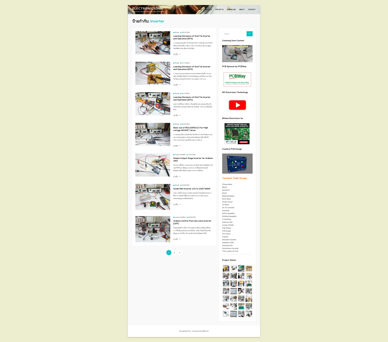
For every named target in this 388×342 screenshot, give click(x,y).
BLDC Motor (226, 199)
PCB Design (226, 231)
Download (225, 211)
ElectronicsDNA (147, 8)
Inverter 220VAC (180, 154)
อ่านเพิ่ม (175, 54)
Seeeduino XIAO (228, 243)
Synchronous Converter (230, 248)
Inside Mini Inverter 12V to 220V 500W (191, 188)
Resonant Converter (229, 240)
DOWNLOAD (231, 9)
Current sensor (227, 202)
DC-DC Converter (228, 208)
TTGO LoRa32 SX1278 (230, 251)
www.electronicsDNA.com (200, 331)
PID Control (226, 234)
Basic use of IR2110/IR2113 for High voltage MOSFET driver (190, 129)
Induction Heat (227, 222)
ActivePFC (226, 190)
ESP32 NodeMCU (228, 213)
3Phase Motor (227, 184)
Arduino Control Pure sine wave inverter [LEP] (192, 222)
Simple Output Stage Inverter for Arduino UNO (193, 159)
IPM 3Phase (226, 228)
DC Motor (225, 205)
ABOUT (242, 9)
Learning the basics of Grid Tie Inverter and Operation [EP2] (191, 68)
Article (208, 9)
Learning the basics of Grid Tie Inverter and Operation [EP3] (191, 37)
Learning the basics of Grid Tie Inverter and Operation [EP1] (191, 98)
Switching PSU (227, 245)
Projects (219, 9)
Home (199, 9)
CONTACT (252, 9)
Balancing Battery (228, 196)
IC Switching (226, 219)
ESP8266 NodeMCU (229, 216)
